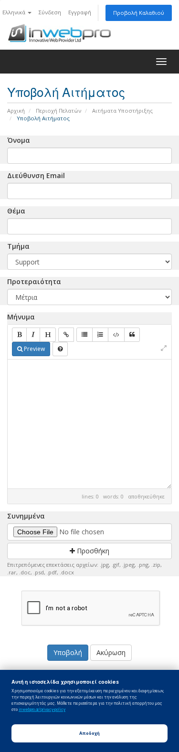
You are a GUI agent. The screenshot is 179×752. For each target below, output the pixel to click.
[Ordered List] (100, 335)
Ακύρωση (111, 652)
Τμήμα (18, 246)
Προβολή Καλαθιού (138, 12)
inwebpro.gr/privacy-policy (42, 709)
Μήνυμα (21, 316)
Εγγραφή (79, 12)
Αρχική (16, 110)
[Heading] (48, 335)
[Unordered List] (84, 335)
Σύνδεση (50, 12)
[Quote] (132, 335)
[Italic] (33, 335)
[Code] (116, 335)
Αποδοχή (89, 733)
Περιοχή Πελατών (58, 110)
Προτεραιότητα (34, 281)
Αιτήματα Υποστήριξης (122, 110)
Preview (33, 349)
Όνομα (18, 140)
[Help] (60, 349)
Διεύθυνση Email (36, 175)
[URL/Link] (66, 335)
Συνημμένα (26, 515)
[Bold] (19, 335)
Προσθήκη (92, 550)
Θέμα (16, 210)
